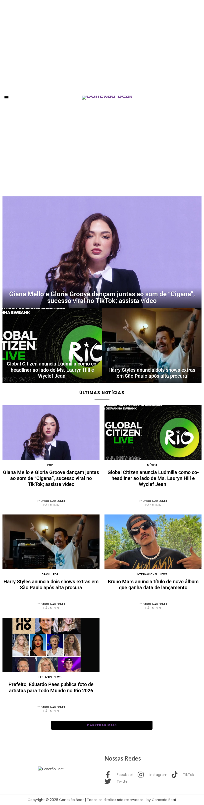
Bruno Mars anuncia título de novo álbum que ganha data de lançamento (153, 584)
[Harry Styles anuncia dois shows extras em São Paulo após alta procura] (152, 345)
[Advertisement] (90, 11)
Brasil (46, 574)
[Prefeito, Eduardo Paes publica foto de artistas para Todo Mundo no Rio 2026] (51, 645)
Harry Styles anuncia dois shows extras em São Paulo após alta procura (51, 584)
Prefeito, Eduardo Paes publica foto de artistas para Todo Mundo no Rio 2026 (51, 687)
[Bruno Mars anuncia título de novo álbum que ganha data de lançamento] (153, 541)
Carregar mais (102, 725)
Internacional (147, 574)
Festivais (45, 677)
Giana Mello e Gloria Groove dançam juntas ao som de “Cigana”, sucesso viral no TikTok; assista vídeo (51, 478)
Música (152, 465)
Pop (50, 465)
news (163, 574)
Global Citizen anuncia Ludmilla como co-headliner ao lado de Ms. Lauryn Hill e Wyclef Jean (153, 478)
